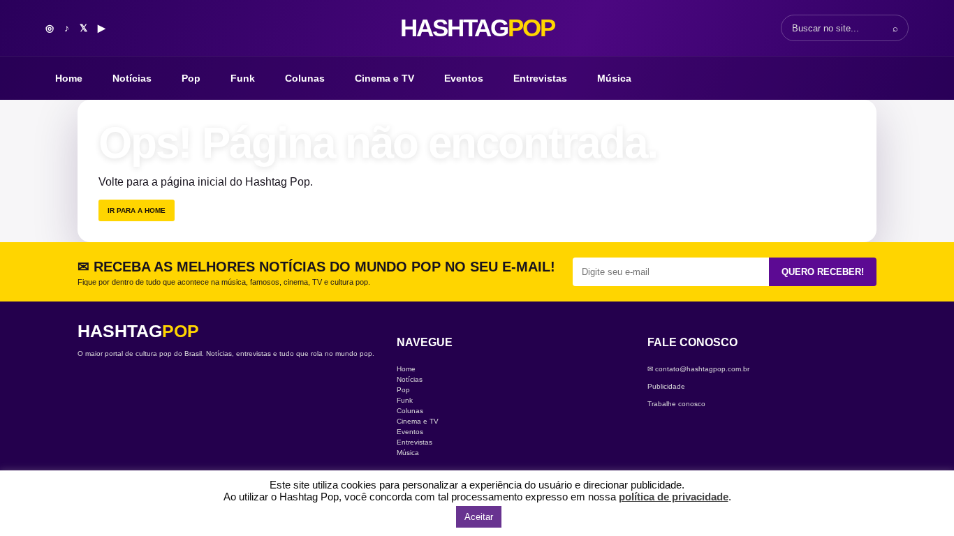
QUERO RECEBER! (822, 272)
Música (614, 78)
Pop (191, 78)
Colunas (305, 78)
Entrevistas (540, 78)
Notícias (132, 78)
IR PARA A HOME (137, 210)
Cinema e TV (384, 78)
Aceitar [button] (478, 517)
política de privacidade (673, 496)
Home (68, 78)
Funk (242, 78)
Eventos (463, 78)
